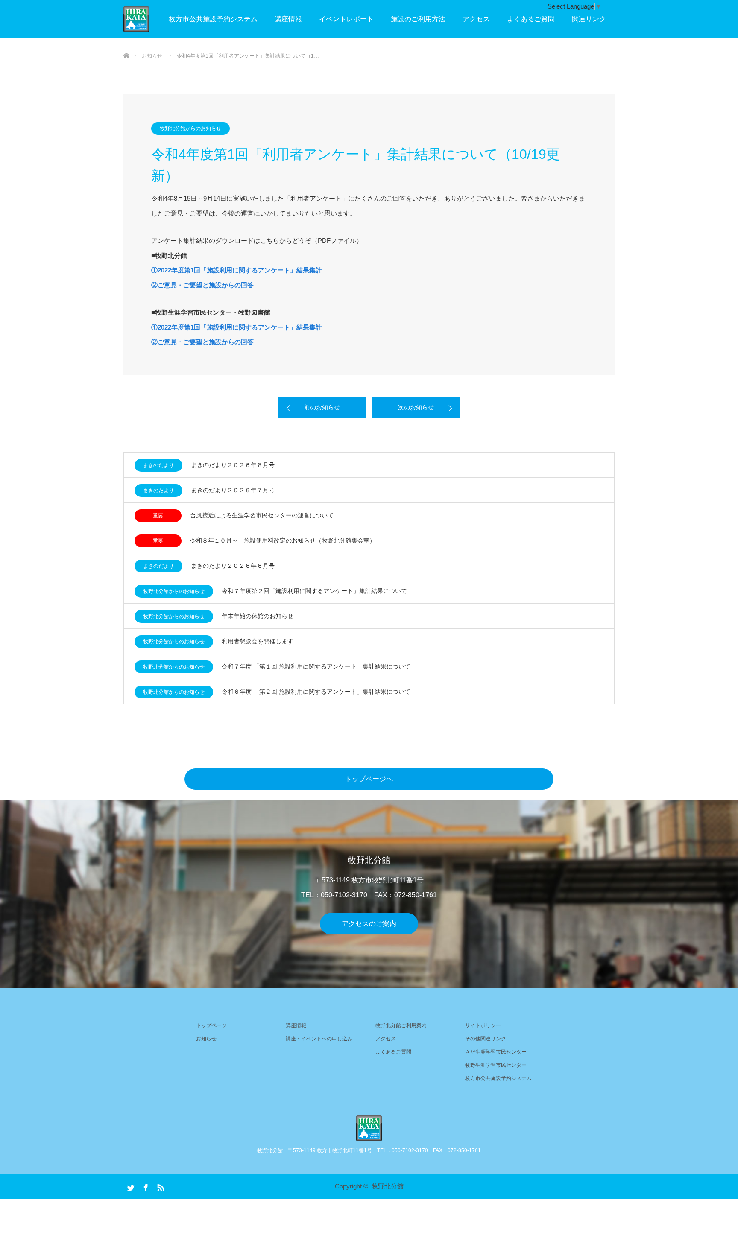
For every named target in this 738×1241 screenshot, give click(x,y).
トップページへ (369, 779)
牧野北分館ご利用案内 (401, 1025)
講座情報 (288, 19)
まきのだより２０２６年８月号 (233, 464)
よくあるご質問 (531, 19)
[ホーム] (126, 41)
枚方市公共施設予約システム (213, 19)
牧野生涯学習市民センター (496, 1065)
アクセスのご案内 (369, 923)
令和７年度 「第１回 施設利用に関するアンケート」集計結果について (316, 666)
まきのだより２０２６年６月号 (233, 565)
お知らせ (206, 1039)
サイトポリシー (483, 1025)
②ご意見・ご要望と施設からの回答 (202, 285)
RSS (159, 1186)
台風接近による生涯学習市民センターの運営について (262, 515)
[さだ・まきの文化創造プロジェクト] (149, 19)
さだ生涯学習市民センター (496, 1052)
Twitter (129, 1186)
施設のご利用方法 (418, 19)
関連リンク (589, 19)
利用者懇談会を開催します (257, 641)
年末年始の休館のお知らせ (257, 616)
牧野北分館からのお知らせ (190, 128)
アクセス (476, 19)
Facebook (144, 1186)
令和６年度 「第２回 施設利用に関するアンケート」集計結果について (316, 691)
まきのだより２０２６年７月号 (233, 490)
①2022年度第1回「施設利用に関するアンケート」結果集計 (236, 270)
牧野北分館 (388, 1186)
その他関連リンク (485, 1039)
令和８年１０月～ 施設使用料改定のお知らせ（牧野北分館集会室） (282, 540)
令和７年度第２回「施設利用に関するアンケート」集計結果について (314, 590)
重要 (158, 516)
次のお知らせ (416, 407)
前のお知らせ (322, 407)
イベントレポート (346, 19)
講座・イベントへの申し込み (319, 1039)
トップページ (211, 1025)
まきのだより (158, 465)
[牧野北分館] (369, 1128)
